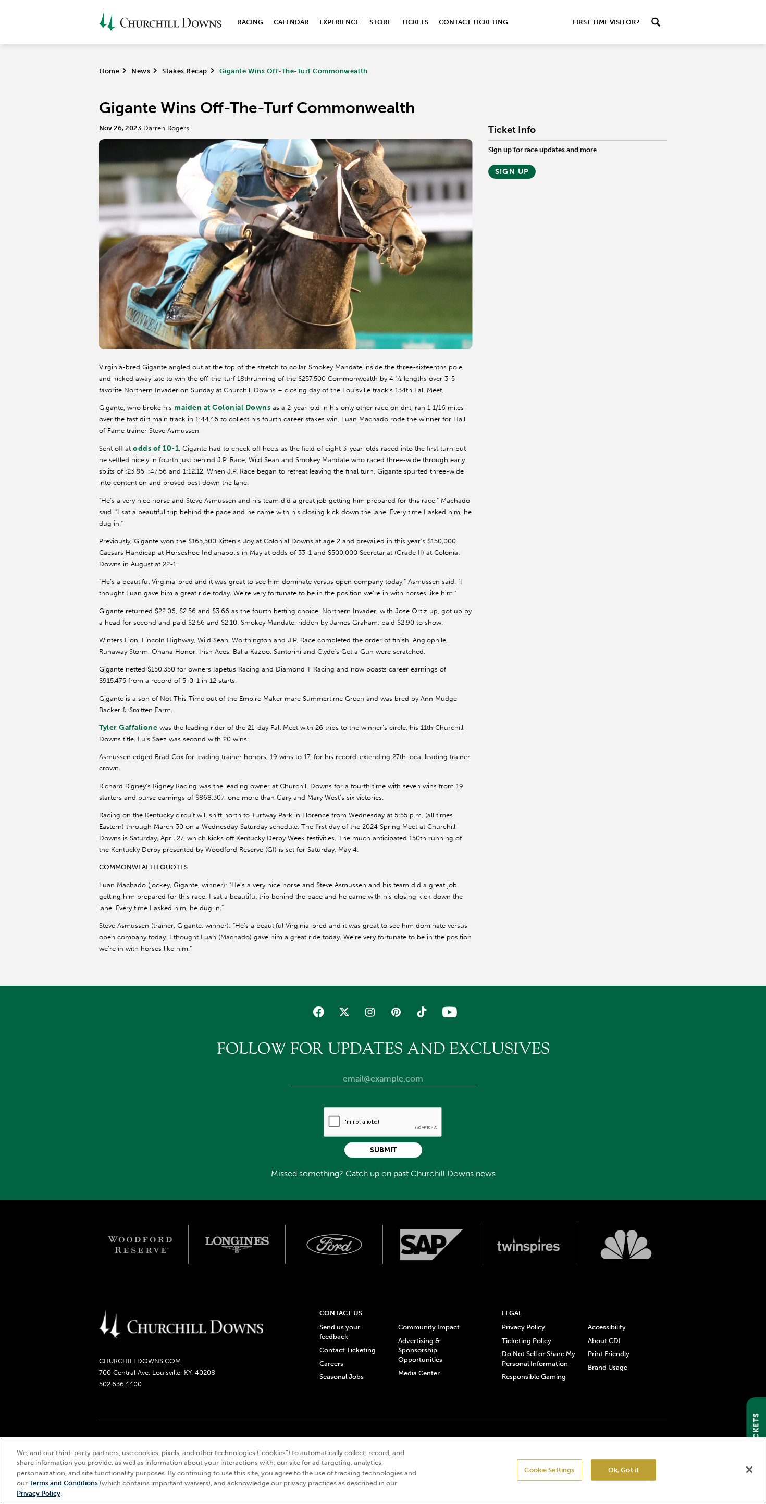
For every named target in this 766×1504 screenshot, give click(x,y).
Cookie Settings (549, 1470)
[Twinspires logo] (529, 1244)
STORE (380, 22)
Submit (383, 1150)
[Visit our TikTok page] (421, 1011)
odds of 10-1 (156, 448)
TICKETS (415, 22)
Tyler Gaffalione (128, 727)
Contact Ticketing (473, 22)
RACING (250, 22)
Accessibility (607, 1327)
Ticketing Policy (526, 1341)
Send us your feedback (339, 1331)
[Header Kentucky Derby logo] (160, 22)
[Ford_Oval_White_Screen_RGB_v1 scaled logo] (334, 1244)
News (140, 71)
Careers (331, 1364)
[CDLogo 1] (181, 1325)
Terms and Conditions (64, 1483)
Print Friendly (608, 1354)
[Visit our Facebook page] (318, 1011)
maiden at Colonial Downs (222, 407)
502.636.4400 (120, 1384)
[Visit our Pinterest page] (395, 1011)
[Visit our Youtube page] (447, 1011)
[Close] (749, 1469)
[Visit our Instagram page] (370, 1011)
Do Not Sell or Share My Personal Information (538, 1358)
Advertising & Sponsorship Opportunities (420, 1350)
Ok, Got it (623, 1470)
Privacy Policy (523, 1327)
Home (109, 71)
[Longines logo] (237, 1244)
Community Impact (429, 1327)
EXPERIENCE (339, 22)
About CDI (604, 1341)
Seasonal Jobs (341, 1377)
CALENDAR (291, 22)
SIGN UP (512, 171)
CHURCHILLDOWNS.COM (140, 1361)
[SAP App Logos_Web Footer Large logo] (431, 1244)
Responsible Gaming (534, 1377)
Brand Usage (607, 1367)
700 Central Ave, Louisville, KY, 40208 (157, 1372)
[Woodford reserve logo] (140, 1244)
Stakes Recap (184, 71)
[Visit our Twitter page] (344, 1011)
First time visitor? (606, 22)
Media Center (419, 1373)
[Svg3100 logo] (626, 1244)
